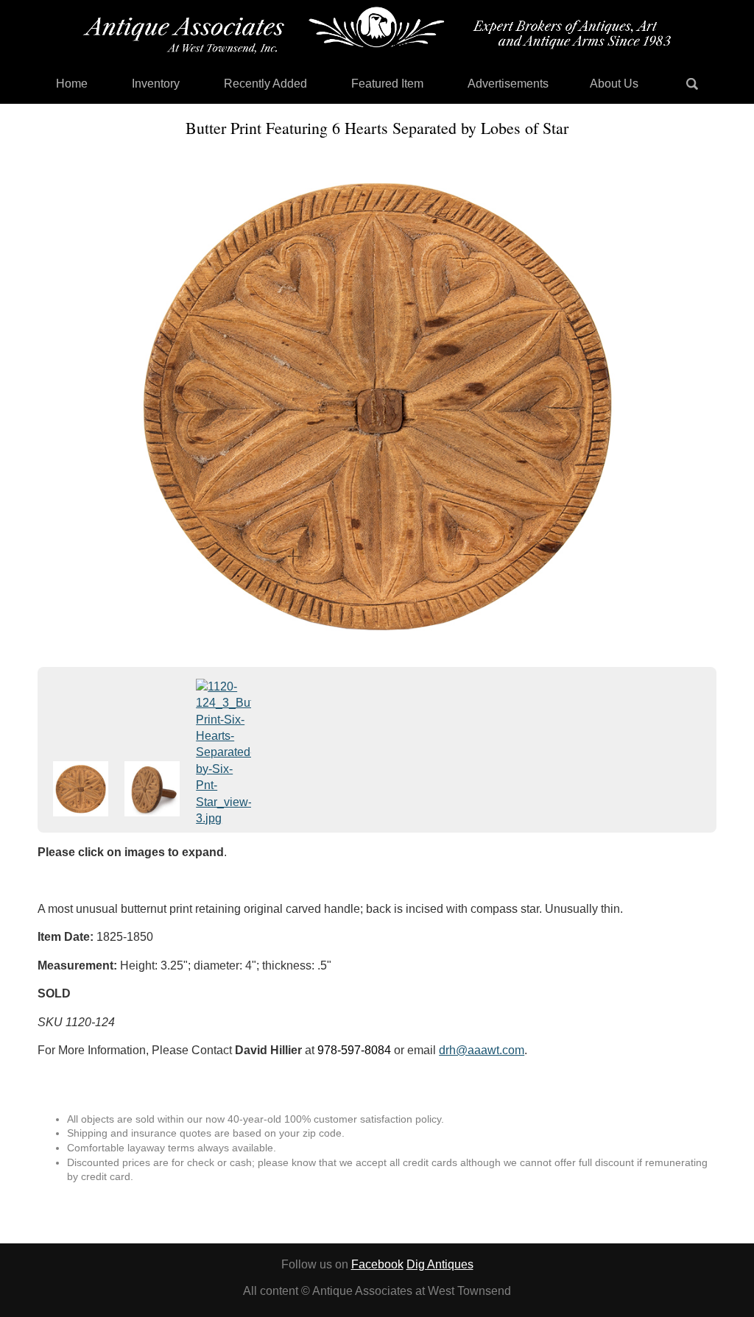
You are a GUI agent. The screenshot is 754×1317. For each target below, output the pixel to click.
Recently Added (265, 83)
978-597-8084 (354, 1050)
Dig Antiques (439, 1264)
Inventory (156, 83)
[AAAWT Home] (377, 30)
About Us (614, 83)
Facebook (377, 1264)
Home (72, 83)
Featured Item (387, 83)
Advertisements (508, 83)
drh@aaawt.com (481, 1050)
